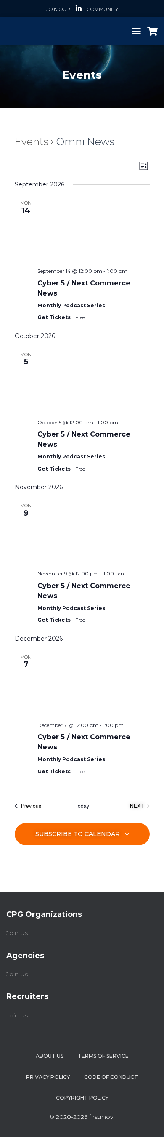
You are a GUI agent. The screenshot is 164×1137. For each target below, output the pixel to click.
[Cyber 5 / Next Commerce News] (93, 229)
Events (31, 142)
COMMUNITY (102, 9)
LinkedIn (79, 9)
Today (82, 805)
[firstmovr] (58, 30)
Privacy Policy (48, 1077)
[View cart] (152, 31)
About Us (49, 1056)
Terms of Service (103, 1056)
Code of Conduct (111, 1077)
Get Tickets (54, 317)
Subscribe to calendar (77, 834)
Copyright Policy (82, 1097)
